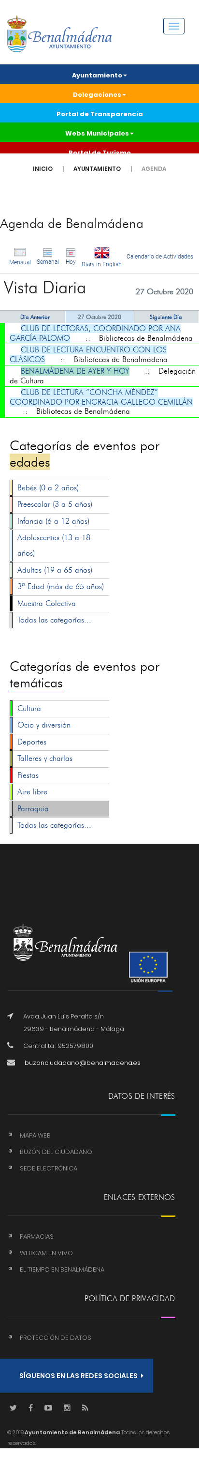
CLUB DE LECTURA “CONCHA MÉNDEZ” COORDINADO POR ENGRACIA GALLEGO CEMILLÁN (101, 397)
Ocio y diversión (44, 724)
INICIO (43, 169)
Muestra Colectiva (46, 603)
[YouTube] (48, 1408)
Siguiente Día (166, 316)
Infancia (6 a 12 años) (53, 521)
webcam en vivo (46, 1253)
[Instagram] (67, 1408)
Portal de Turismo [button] (100, 152)
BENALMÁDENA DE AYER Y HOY (75, 371)
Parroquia (33, 808)
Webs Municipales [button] (97, 133)
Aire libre (32, 791)
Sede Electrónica (48, 1168)
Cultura (29, 708)
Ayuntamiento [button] (97, 75)
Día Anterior (35, 316)
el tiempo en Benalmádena (62, 1269)
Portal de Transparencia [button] (100, 114)
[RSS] (85, 1408)
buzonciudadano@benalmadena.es (83, 1062)
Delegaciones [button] (97, 94)
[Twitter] (13, 1408)
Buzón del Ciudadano (56, 1151)
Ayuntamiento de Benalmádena (72, 1432)
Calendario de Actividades (160, 256)
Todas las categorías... (54, 619)
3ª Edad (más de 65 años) (60, 586)
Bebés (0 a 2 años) (48, 487)
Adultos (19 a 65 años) (54, 570)
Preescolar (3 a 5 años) (54, 504)
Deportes (31, 741)
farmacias (37, 1236)
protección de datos (55, 1337)
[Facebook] (30, 1408)
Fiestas (28, 775)
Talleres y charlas (44, 758)
